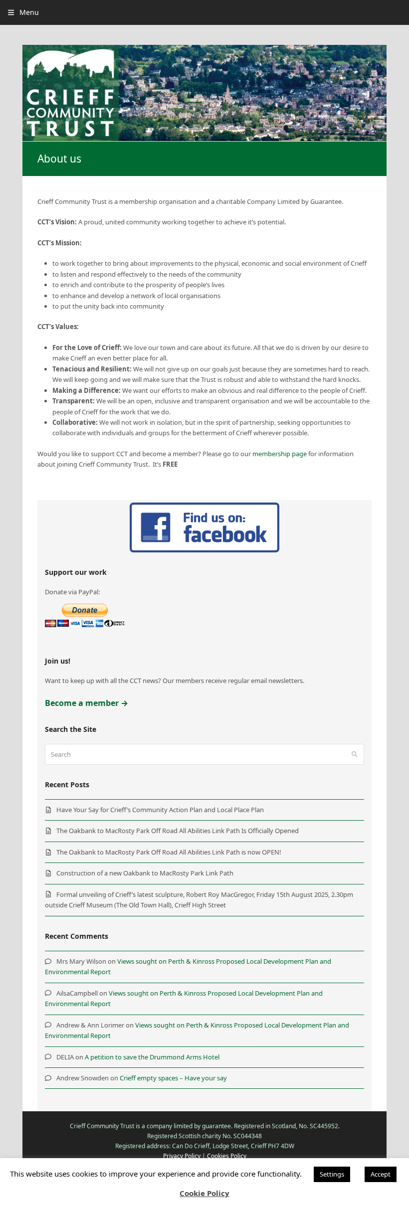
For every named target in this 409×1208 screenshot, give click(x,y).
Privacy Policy (182, 1156)
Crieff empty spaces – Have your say (173, 1077)
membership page (279, 453)
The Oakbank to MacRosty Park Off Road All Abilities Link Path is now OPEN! (168, 852)
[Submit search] (354, 754)
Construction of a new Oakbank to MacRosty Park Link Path (144, 872)
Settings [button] (332, 1174)
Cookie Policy (204, 1193)
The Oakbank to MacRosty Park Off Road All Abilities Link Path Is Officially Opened (177, 830)
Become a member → (86, 702)
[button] (23, 12)
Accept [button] (381, 1174)
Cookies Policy (226, 1156)
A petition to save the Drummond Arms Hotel (152, 1056)
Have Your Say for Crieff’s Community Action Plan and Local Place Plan (160, 809)
